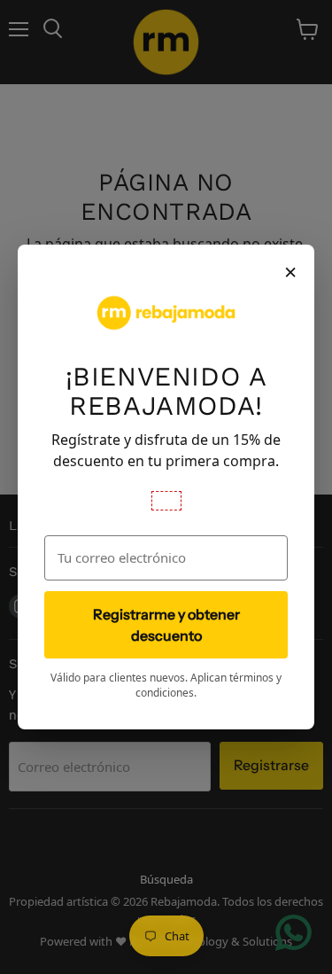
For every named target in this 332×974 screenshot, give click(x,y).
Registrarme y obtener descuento (166, 624)
